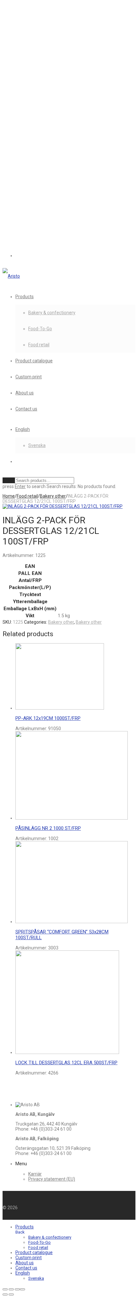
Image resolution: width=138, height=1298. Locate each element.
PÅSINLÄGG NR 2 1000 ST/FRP (48, 828)
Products (24, 296)
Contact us (26, 408)
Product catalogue (34, 360)
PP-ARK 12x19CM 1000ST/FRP (48, 718)
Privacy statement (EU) (51, 1179)
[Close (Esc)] (22, 1289)
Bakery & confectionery (51, 312)
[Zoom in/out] (5, 1289)
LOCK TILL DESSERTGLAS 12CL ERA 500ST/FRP (66, 1063)
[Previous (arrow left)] (5, 1294)
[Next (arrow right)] (11, 1294)
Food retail (38, 344)
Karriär (35, 1173)
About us (24, 392)
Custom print (28, 376)
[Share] (17, 1289)
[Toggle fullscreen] (11, 1289)
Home (9, 496)
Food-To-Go (40, 328)
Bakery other (53, 496)
